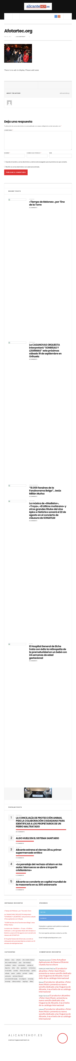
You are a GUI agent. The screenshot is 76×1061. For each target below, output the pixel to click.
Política (19, 973)
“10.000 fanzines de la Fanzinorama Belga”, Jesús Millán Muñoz (45, 490)
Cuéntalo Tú (30, 965)
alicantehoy (20, 36)
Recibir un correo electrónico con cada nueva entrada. (22, 167)
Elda (18, 968)
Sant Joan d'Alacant (18, 976)
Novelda (15, 970)
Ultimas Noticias (16, 981)
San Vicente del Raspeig (11, 979)
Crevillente (8, 965)
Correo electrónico (34, 152)
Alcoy (12, 960)
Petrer (13, 973)
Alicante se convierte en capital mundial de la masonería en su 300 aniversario (41, 883)
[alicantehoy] (38, 6)
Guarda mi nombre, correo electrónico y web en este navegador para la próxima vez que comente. (36, 162)
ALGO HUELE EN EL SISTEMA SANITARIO (37, 838)
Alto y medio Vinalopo (28, 960)
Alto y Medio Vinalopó (11, 962)
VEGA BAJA (25, 981)
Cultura (32, 500)
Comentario (8, 130)
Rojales (31, 973)
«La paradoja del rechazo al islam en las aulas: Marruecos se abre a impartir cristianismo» (39, 867)
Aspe (20, 962)
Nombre (7, 152)
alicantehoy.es (25, 1035)
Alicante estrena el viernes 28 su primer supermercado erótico (38, 851)
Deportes (7, 968)
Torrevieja (30, 979)
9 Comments (20, 843)
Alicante (19, 847)
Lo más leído (8, 970)
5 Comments (20, 875)
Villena (31, 981)
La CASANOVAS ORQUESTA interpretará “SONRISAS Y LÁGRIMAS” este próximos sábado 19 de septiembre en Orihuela (45, 350)
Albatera (7, 960)
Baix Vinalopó (27, 962)
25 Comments (20, 831)
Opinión (31, 199)
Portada (19, 815)
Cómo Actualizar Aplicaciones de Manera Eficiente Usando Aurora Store (53, 962)
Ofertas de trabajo (25, 970)
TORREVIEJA (7, 981)
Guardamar (24, 968)
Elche (31, 643)
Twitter (42, 912)
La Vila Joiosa (32, 968)
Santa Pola (8, 976)
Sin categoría (22, 979)
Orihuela (32, 342)
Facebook (43, 918)
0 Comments (33, 207)
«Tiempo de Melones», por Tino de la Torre (47, 203)
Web (50, 152)
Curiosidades (33, 485)
